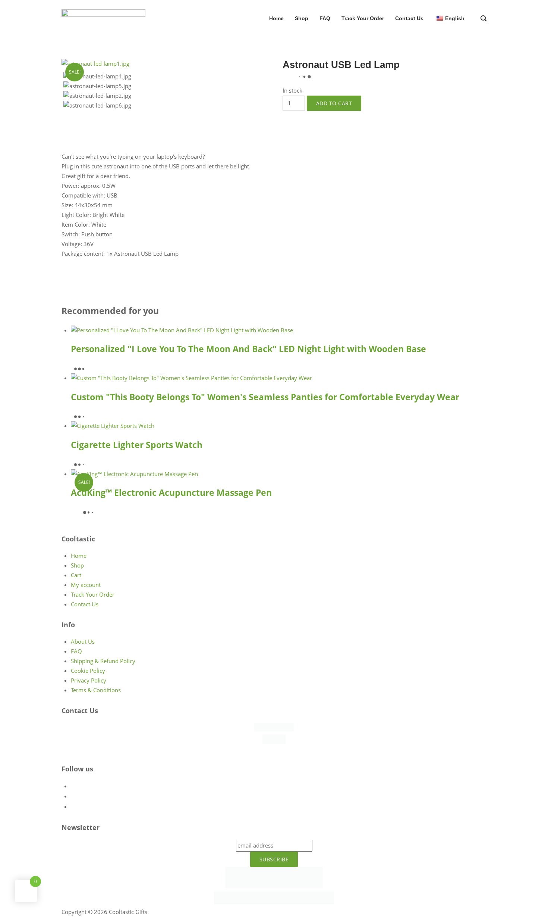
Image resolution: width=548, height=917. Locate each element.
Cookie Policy (88, 670)
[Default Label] (75, 786)
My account (86, 584)
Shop (301, 18)
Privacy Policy (88, 680)
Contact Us (409, 18)
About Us (83, 641)
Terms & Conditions (96, 690)
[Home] (103, 17)
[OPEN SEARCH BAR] (483, 19)
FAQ (324, 18)
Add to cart (334, 103)
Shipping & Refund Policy (103, 661)
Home (276, 18)
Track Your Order (362, 18)
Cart (76, 575)
